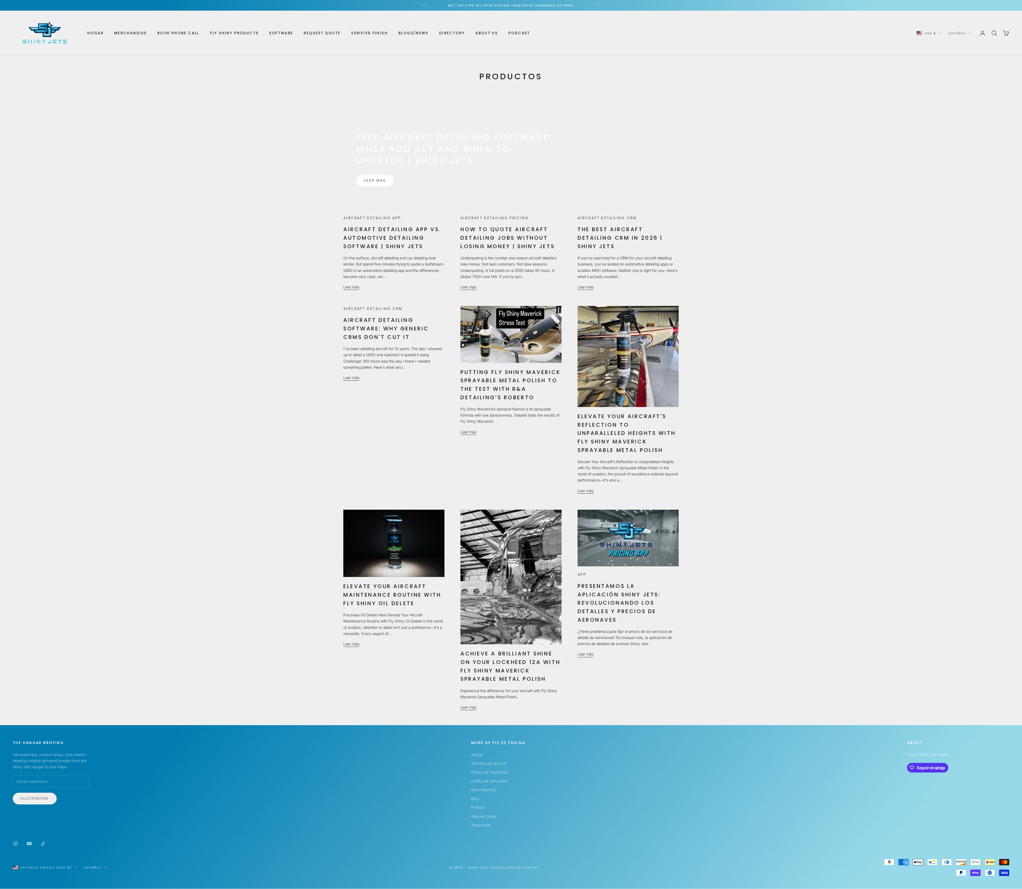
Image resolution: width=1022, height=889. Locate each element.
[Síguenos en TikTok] (43, 843)
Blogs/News (413, 33)
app (582, 574)
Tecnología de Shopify (514, 867)
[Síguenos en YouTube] (29, 843)
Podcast (519, 33)
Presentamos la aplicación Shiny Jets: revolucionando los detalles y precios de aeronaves (619, 603)
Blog (475, 798)
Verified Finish (369, 33)
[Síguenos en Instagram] (15, 843)
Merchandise (130, 33)
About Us (486, 33)
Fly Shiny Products (234, 33)
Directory (452, 33)
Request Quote (322, 33)
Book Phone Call (178, 33)
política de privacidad (489, 781)
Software (281, 33)
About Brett (480, 825)
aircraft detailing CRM (607, 218)
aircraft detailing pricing (494, 218)
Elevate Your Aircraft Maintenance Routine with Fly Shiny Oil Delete (392, 595)
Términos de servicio (488, 763)
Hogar (95, 33)
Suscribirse (34, 798)
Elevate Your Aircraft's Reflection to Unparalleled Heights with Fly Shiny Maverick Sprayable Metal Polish (626, 433)
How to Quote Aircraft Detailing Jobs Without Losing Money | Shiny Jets (507, 238)
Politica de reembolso (489, 772)
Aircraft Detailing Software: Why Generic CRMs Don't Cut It (386, 328)
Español (957, 33)
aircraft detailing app (372, 218)
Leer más (375, 180)
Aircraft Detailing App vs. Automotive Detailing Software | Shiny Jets (392, 238)
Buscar (477, 754)
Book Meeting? (483, 789)
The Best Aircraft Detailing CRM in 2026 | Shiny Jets (620, 238)
